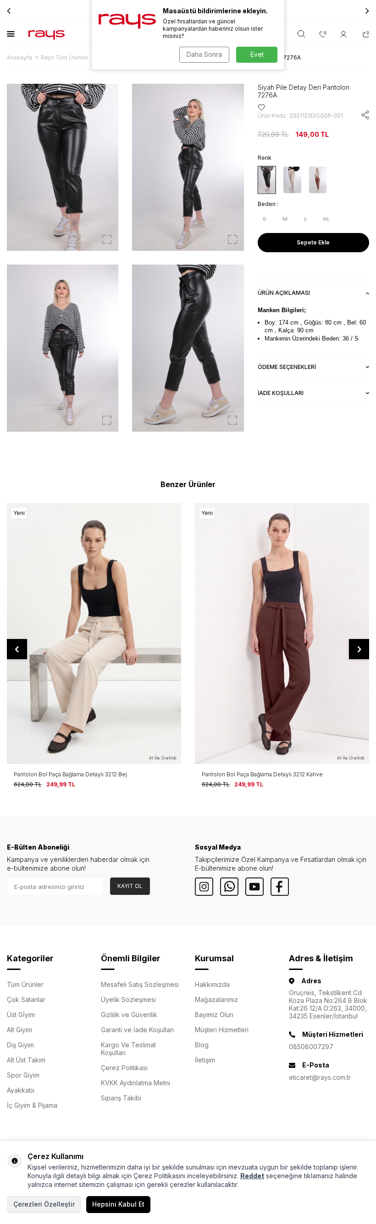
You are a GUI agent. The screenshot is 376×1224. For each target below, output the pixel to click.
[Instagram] (204, 886)
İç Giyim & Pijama (32, 1105)
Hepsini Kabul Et (118, 1204)
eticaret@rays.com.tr (320, 1077)
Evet (257, 54)
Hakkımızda (212, 984)
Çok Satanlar (26, 999)
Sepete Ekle (313, 242)
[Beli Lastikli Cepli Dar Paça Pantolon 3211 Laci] (282, 633)
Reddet (252, 1176)
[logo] (46, 34)
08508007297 (311, 1047)
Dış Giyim (20, 1045)
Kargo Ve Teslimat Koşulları (128, 1048)
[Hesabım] (344, 34)
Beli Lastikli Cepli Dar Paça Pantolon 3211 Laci (261, 774)
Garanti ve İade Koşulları (137, 1030)
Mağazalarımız (216, 999)
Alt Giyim (19, 1030)
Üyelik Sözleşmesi (128, 999)
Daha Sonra (204, 54)
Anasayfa (19, 57)
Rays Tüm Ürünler (64, 57)
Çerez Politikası (124, 1068)
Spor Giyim (23, 1075)
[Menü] (11, 33)
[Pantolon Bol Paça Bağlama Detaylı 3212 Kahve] (94, 633)
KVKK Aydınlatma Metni (135, 1083)
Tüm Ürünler (25, 984)
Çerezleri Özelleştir (44, 1204)
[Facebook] (280, 886)
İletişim (205, 1060)
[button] (367, 10)
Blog (202, 1045)
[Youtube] (254, 886)
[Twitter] (229, 886)
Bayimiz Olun (214, 1014)
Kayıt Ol (130, 886)
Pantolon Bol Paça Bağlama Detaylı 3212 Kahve (74, 774)
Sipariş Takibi (121, 1098)
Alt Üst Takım (26, 1060)
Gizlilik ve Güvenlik (129, 1014)
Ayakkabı (20, 1090)
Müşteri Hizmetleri (222, 1030)
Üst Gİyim (21, 1014)
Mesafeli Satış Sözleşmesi (140, 984)
